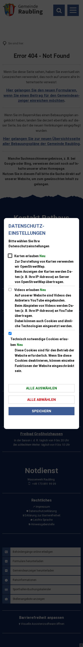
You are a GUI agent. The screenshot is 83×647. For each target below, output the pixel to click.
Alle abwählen (41, 400)
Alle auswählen (41, 388)
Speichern (41, 411)
